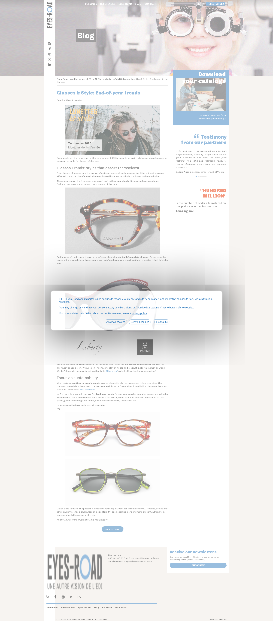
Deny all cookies (139, 322)
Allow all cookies (115, 322)
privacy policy (139, 313)
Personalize (161, 322)
